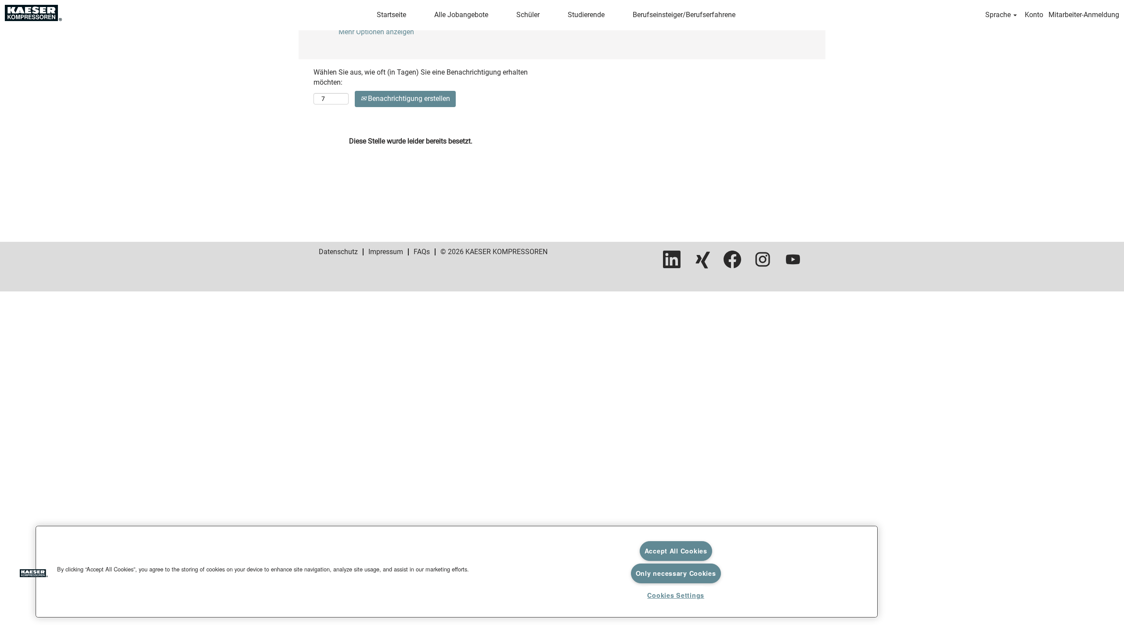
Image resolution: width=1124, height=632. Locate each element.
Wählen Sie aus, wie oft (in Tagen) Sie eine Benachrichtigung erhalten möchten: (420, 77)
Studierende (586, 15)
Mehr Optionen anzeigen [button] (376, 32)
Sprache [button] (998, 15)
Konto (1034, 15)
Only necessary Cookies (676, 573)
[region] (456, 571)
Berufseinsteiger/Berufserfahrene (684, 15)
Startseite (391, 15)
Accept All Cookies (676, 550)
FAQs (422, 252)
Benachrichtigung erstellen (408, 98)
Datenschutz (338, 252)
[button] (34, 574)
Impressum (385, 252)
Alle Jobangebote (461, 15)
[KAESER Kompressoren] (33, 13)
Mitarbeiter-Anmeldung (1083, 15)
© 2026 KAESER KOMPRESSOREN (494, 252)
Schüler (528, 15)
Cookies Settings (675, 595)
